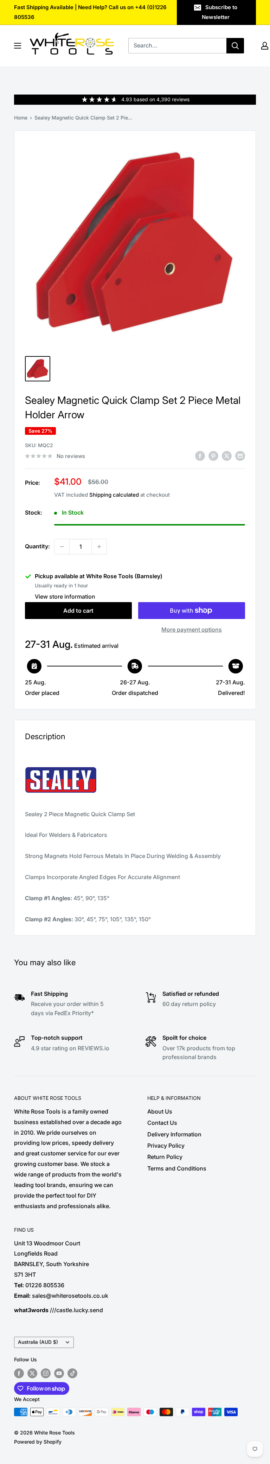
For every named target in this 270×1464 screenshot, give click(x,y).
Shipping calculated (114, 494)
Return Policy (164, 1156)
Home (20, 118)
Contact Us (162, 1122)
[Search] (235, 45)
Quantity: (37, 546)
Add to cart (78, 610)
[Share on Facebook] (200, 455)
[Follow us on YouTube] (59, 1373)
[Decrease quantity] (61, 546)
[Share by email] (240, 455)
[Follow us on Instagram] (46, 1373)
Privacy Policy (166, 1145)
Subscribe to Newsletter (219, 12)
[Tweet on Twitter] (227, 455)
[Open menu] (17, 46)
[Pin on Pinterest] (213, 455)
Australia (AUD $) (38, 1342)
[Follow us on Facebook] (19, 1373)
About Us (159, 1111)
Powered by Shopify (38, 1442)
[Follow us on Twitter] (32, 1373)
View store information (65, 596)
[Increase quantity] (99, 546)
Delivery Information (174, 1134)
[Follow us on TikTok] (72, 1373)
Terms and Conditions (176, 1168)
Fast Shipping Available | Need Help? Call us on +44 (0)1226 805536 (90, 12)
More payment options (191, 629)
